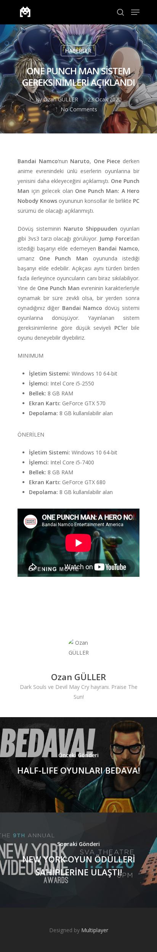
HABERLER (78, 50)
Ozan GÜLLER (60, 99)
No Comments (79, 109)
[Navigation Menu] (135, 12)
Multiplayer (94, 930)
